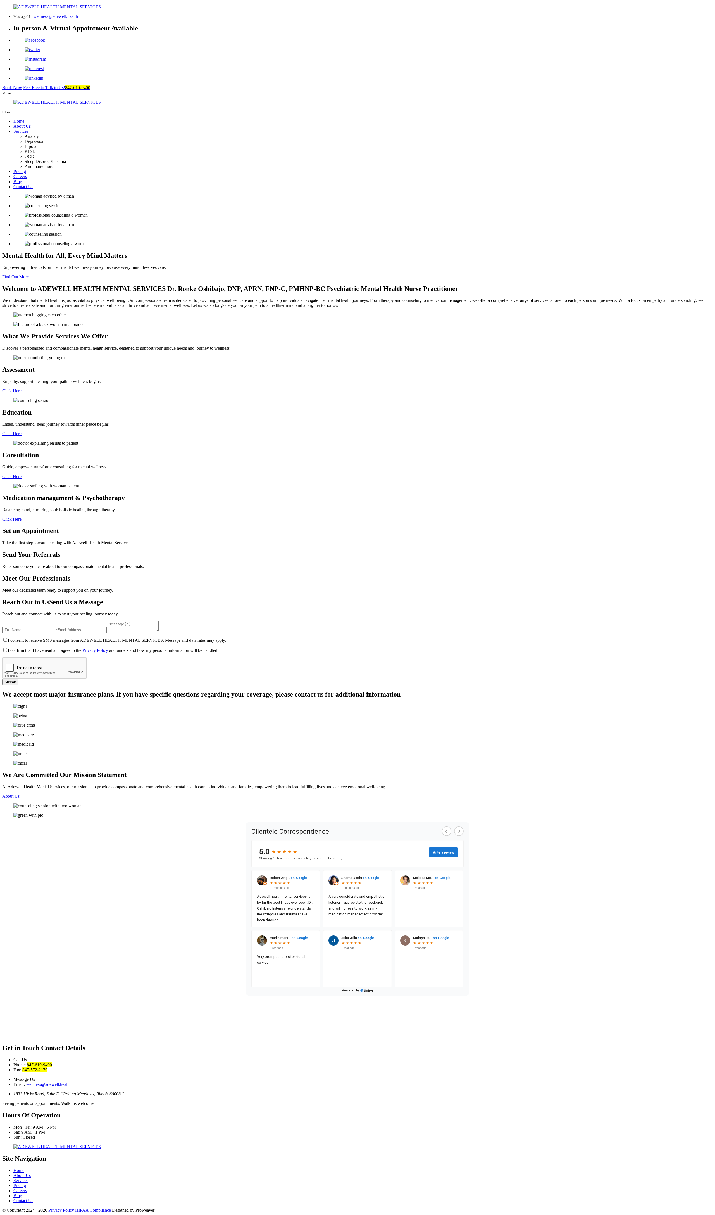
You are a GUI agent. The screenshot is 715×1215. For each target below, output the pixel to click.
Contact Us (23, 186)
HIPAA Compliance (93, 1210)
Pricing (19, 171)
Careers (20, 176)
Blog (17, 181)
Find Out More (15, 276)
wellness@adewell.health (55, 16)
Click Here (12, 391)
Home (18, 121)
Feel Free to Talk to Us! (56, 87)
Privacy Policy (95, 650)
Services (20, 131)
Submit (10, 682)
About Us (22, 126)
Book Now (12, 87)
